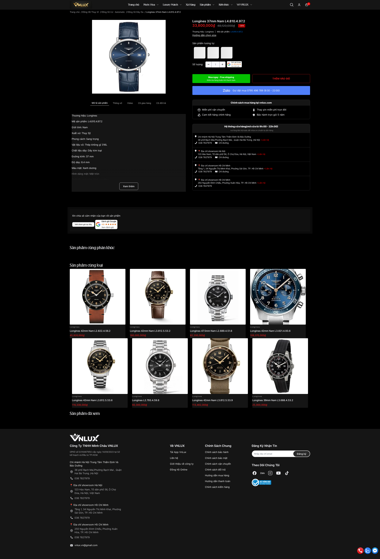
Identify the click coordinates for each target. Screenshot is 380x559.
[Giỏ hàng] (306, 4)
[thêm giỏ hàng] (114, 272)
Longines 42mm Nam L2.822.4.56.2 (90, 330)
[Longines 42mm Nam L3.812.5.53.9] (220, 366)
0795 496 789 (255, 90)
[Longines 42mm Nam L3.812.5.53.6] (100, 366)
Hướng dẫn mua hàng (217, 475)
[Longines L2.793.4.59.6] (160, 366)
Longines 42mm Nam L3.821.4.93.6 (270, 330)
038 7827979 (205, 143)
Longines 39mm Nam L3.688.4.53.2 (272, 400)
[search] (233, 15)
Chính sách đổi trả (215, 469)
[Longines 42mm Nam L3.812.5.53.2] (158, 297)
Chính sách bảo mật (216, 457)
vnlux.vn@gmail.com (86, 545)
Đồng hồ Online (178, 469)
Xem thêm (128, 186)
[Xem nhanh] (121, 272)
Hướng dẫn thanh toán (217, 481)
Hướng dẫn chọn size (204, 35)
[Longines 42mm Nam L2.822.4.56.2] (97, 297)
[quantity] (208, 64)
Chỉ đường (224, 143)
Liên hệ (174, 457)
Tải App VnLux (178, 452)
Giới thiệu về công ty (182, 463)
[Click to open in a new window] (129, 56)
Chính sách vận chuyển (218, 463)
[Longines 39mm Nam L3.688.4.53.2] (280, 366)
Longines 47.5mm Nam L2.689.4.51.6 (211, 330)
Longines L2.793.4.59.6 (145, 400)
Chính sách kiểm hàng (217, 486)
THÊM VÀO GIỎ (281, 78)
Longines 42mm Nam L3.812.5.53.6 (92, 400)
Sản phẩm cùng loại (86, 265)
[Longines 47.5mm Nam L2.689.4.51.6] (218, 297)
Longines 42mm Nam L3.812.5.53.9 (212, 400)
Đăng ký (301, 453)
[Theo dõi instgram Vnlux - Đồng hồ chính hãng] (270, 473)
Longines (209, 31)
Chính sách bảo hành (216, 452)
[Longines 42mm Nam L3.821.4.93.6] (278, 297)
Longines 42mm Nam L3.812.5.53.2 (150, 330)
